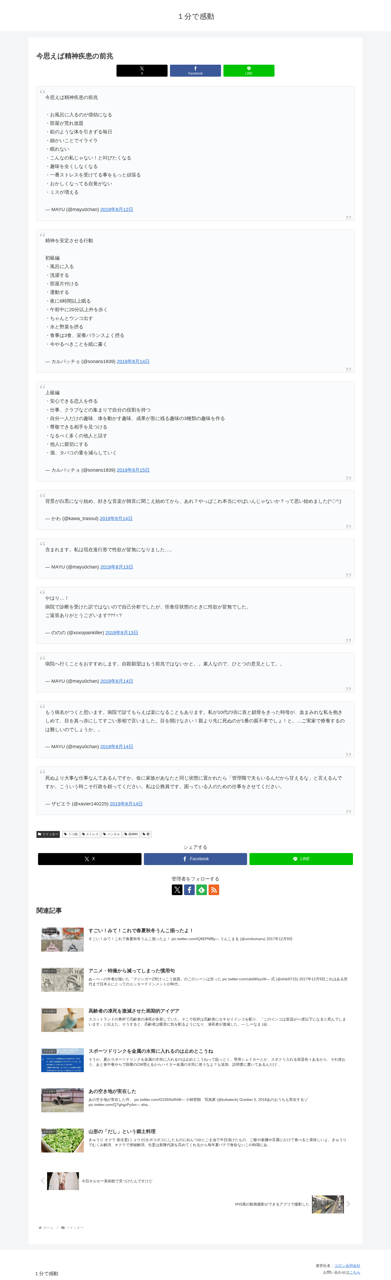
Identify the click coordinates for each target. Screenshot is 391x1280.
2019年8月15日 (133, 470)
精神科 (133, 834)
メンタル (113, 834)
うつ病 (73, 834)
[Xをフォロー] (177, 889)
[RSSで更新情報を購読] (214, 889)
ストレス (92, 834)
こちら (354, 1272)
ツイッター (50, 834)
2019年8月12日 (116, 209)
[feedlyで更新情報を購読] (201, 889)
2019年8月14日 (133, 361)
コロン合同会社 (347, 1265)
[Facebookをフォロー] (189, 889)
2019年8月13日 (116, 567)
